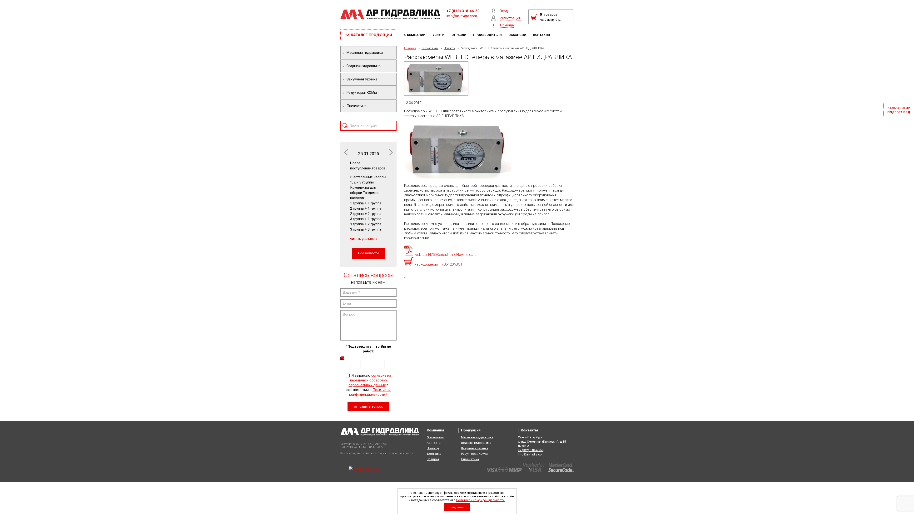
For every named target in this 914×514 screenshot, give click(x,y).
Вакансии (518, 35)
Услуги (438, 35)
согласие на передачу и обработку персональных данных (370, 380)
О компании (415, 35)
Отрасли (459, 35)
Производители (487, 35)
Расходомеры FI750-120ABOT (437, 264)
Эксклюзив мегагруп (400, 453)
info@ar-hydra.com (462, 16)
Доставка (434, 453)
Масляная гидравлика (477, 437)
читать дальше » (363, 239)
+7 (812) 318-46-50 (463, 11)
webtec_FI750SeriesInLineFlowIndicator (445, 254)
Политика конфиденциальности (361, 447)
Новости (449, 48)
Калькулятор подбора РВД (898, 110)
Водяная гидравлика (476, 443)
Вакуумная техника (474, 448)
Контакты (542, 35)
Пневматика (470, 459)
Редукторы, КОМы (474, 453)
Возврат (433, 459)
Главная (410, 48)
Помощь (433, 448)
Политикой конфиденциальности (480, 500)
